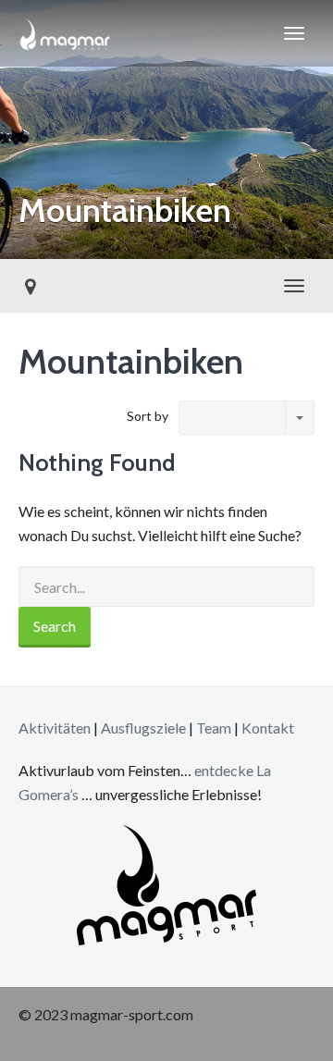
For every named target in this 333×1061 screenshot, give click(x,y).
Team (213, 727)
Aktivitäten (54, 727)
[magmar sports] (65, 33)
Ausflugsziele (143, 727)
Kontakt (267, 727)
